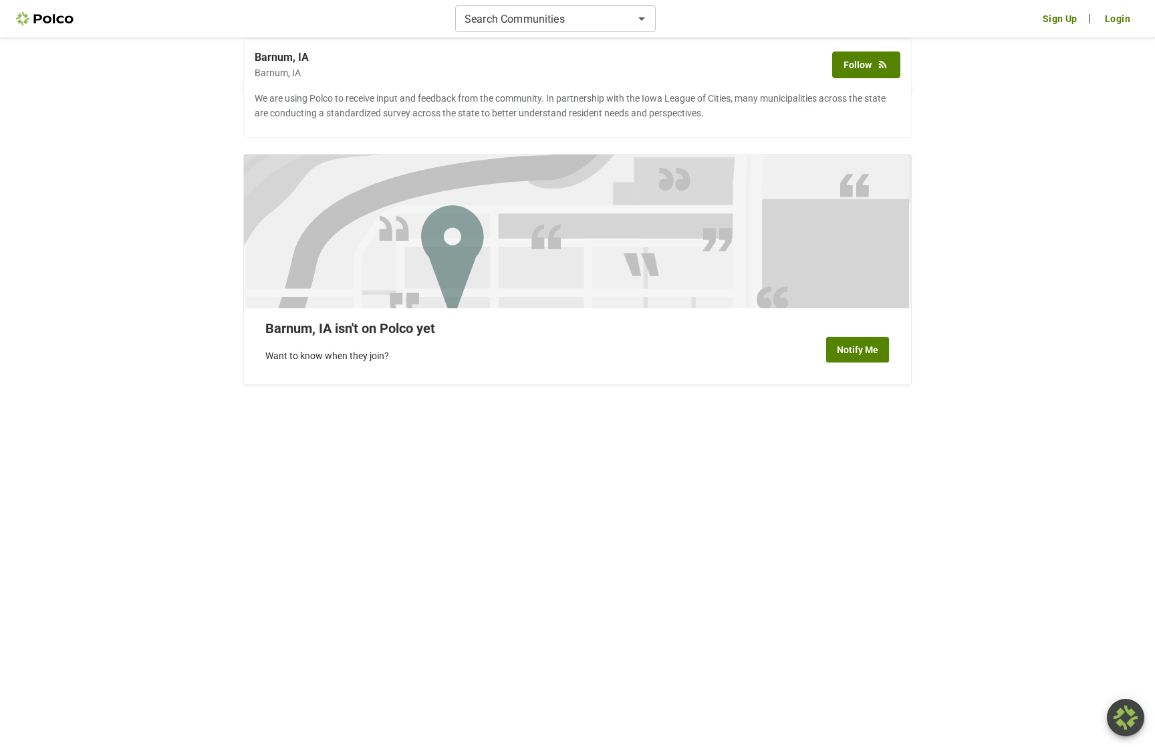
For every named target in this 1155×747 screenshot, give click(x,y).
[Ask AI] (1125, 717)
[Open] (641, 18)
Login (1117, 18)
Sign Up (1060, 18)
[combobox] (544, 18)
